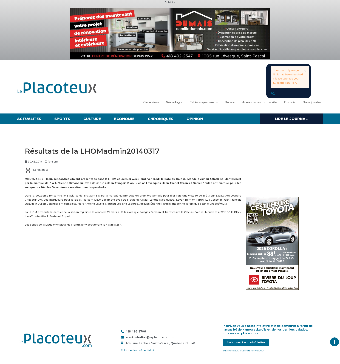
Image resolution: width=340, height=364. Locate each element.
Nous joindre (312, 102)
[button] (305, 70)
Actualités (29, 119)
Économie (124, 119)
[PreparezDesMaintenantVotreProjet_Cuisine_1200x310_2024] (170, 33)
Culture (92, 119)
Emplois (290, 102)
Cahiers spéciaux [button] (201, 102)
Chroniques (160, 119)
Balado (230, 102)
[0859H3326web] (272, 243)
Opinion (194, 119)
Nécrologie (174, 102)
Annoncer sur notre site (259, 102)
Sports (62, 119)
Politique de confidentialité (137, 350)
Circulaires (151, 102)
